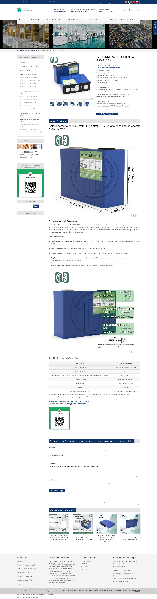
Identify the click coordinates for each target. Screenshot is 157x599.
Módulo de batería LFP (28, 87)
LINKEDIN (84, 564)
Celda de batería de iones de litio (28, 50)
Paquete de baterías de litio (29, 119)
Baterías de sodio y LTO (28, 66)
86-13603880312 (60, 11)
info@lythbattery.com (79, 11)
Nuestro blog (127, 20)
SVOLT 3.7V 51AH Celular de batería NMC (130, 538)
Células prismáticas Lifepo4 (29, 91)
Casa (21, 20)
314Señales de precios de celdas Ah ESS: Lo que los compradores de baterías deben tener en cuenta (62, 570)
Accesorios (24, 70)
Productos (34, 20)
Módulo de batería (26, 74)
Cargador (23, 62)
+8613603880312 (106, 11)
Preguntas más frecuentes (103, 20)
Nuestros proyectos (75, 20)
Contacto (121, 4)
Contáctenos (25, 28)
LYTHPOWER (85, 561)
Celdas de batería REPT (28, 109)
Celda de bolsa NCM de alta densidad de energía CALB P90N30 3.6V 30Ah (59, 538)
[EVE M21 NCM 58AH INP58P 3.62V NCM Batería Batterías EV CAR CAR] (106, 533)
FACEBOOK (85, 569)
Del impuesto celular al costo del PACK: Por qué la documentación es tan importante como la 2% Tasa (62, 563)
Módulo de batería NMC (29, 84)
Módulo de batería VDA (28, 80)
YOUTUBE (84, 566)
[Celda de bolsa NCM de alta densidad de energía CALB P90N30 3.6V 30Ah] (59, 533)
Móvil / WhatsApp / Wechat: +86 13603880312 (70, 401)
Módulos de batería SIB (28, 77)
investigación (107, 114)
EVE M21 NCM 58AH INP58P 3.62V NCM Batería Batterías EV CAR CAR (72, 503)
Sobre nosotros (104, 4)
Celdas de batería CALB (28, 102)
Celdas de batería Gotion (29, 99)
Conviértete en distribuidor (51, 28)
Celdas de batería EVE (28, 106)
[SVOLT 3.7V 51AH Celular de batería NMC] (130, 533)
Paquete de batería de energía (30, 124)
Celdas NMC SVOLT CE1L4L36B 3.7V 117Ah (83, 538)
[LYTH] (24, 12)
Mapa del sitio (114, 4)
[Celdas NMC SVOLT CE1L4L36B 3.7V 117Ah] (83, 533)
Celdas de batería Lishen (29, 96)
